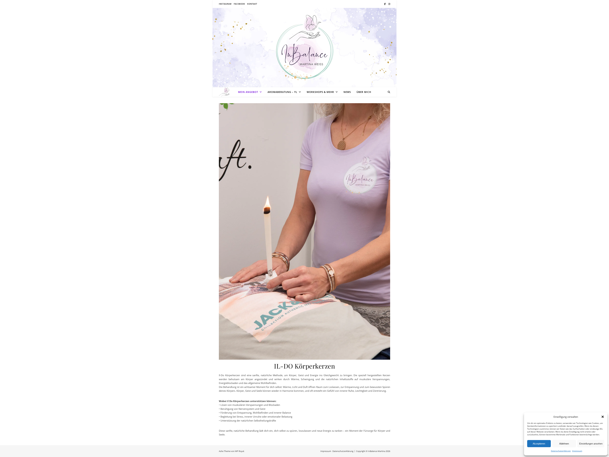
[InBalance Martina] (224, 92)
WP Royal (239, 451)
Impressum (577, 451)
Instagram (225, 4)
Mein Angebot (248, 92)
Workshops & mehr (320, 92)
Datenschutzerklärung (561, 451)
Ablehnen (564, 443)
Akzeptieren (539, 443)
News (347, 92)
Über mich (364, 92)
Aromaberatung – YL (282, 92)
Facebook (239, 4)
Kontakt (252, 4)
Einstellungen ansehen (590, 443)
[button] (602, 416)
